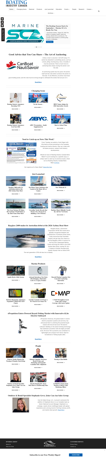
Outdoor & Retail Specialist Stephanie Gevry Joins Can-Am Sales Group (15, 385)
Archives (56, 162)
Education (59, 9)
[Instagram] (2, 25)
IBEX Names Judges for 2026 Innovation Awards (60, 105)
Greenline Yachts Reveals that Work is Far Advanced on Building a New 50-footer (38, 211)
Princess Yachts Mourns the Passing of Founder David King (15, 360)
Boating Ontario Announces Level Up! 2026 (15, 126)
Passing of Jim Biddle (60, 359)
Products (39, 9)
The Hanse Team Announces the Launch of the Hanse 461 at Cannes (38, 189)
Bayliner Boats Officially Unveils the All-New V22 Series (60, 211)
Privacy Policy (73, 444)
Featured (31, 9)
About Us (8, 444)
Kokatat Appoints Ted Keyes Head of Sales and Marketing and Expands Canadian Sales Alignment (38, 361)
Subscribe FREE (3, 35)
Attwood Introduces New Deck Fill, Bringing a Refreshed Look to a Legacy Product (38, 278)
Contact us (73, 446)
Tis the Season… (38, 104)
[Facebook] (2, 18)
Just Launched (49, 9)
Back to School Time (61, 125)
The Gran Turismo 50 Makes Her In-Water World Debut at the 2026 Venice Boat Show (16, 211)
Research (81, 9)
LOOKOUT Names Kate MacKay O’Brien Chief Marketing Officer (60, 385)
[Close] (105, 450)
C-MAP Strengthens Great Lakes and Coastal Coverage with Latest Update (61, 301)
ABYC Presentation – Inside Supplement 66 (38, 126)
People (74, 9)
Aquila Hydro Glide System (15, 277)
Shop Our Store (10, 446)
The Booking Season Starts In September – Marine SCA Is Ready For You (57, 28)
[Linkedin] (2, 22)
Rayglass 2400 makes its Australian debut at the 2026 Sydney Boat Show (16, 189)
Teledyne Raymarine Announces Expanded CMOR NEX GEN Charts (15, 301)
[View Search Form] (99, 11)
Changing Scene (21, 9)
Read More (50, 42)
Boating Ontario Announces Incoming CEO (15, 105)
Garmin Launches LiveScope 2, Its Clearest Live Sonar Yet (38, 300)
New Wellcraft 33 (61, 187)
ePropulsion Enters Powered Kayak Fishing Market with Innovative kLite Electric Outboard (38, 314)
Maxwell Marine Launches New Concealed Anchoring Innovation (60, 278)
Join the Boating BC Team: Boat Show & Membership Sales (38, 384)
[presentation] (25, 33)
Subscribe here (47, 167)
